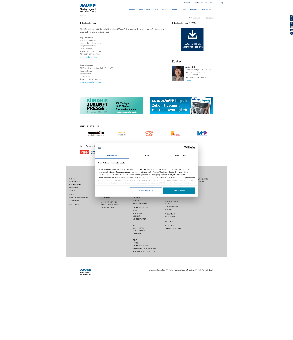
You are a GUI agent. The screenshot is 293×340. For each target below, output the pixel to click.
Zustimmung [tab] (112, 155)
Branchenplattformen (109, 202)
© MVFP (198, 270)
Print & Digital (145, 10)
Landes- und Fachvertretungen (78, 197)
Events (183, 10)
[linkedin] (291, 26)
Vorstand (71, 195)
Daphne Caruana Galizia (140, 203)
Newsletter (187, 3)
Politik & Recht (160, 10)
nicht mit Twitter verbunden (190, 17)
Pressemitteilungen (179, 270)
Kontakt (169, 270)
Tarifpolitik (137, 216)
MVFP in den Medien (171, 206)
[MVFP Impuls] (291, 30)
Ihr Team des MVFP (75, 200)
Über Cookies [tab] (180, 155)
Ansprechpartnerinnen (171, 201)
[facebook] (291, 16)
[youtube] (291, 23)
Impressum (152, 270)
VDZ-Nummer (169, 226)
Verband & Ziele (74, 182)
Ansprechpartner (107, 208)
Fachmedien (137, 234)
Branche (173, 10)
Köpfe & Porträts (139, 231)
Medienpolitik (138, 213)
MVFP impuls (169, 221)
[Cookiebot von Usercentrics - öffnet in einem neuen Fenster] (185, 147)
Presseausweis (170, 214)
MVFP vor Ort (206, 10)
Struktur (72, 190)
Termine (135, 243)
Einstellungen (144, 191)
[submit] (222, 3)
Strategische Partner (173, 228)
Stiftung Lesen (105, 197)
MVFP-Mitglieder (75, 187)
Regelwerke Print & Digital (110, 205)
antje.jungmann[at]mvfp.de (90, 82)
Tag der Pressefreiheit (141, 208)
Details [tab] (146, 155)
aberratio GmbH (208, 270)
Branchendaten (138, 228)
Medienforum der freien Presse (144, 248)
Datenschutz (161, 270)
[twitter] (291, 19)
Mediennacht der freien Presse (144, 251)
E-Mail (188, 80)
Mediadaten (191, 270)
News (135, 210)
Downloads (168, 209)
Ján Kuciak (136, 200)
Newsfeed (168, 204)
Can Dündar (136, 197)
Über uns (131, 10)
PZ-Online (200, 182)
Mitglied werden (75, 184)
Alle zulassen (179, 191)
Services (193, 10)
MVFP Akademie (74, 205)
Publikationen (170, 217)
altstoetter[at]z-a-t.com (89, 57)
